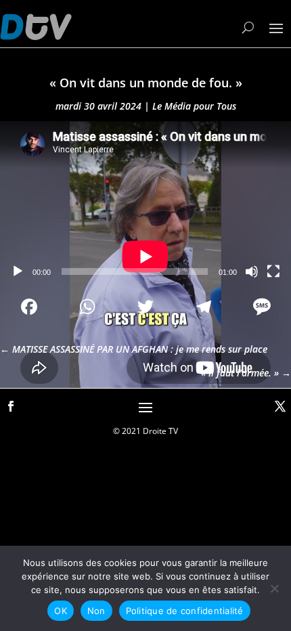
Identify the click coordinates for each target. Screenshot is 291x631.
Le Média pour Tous (194, 106)
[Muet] (252, 271)
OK (60, 610)
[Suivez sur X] (280, 406)
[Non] (274, 588)
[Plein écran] (273, 271)
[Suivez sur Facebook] (11, 406)
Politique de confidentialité (185, 610)
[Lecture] (17, 271)
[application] (145, 203)
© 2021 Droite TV (145, 431)
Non (96, 610)
